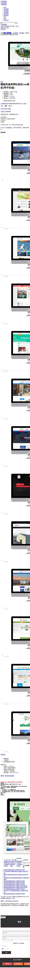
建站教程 (6, 13)
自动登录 (5, 949)
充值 (25, 103)
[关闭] (2, 111)
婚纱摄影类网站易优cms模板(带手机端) (13, 863)
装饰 (6, 775)
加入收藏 (8, 108)
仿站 (4, 27)
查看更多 (3, 754)
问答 (5, 18)
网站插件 (6, 15)
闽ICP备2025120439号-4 (12, 901)
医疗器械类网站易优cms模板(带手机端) (14, 889)
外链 (2, 27)
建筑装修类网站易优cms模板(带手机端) (14, 893)
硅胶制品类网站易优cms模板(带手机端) (14, 881)
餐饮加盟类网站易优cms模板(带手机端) (14, 882)
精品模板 (6, 9)
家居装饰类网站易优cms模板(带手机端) (14, 869)
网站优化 (8, 898)
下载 (7, 27)
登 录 (6, 952)
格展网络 (9, 127)
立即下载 (3, 108)
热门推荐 (7, 33)
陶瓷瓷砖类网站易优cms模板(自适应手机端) (15, 885)
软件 (5, 17)
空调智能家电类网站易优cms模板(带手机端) (7, 863)
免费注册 (7, 963)
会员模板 (6, 10)
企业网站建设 (4, 103)
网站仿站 (6, 20)
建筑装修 (12, 775)
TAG (22, 103)
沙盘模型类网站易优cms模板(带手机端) (14, 884)
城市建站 (3, 898)
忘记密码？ (5, 946)
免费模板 (6, 12)
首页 (5, 7)
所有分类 (3, 29)
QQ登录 (18, 963)
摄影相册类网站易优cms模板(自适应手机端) (15, 887)
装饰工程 (8, 775)
